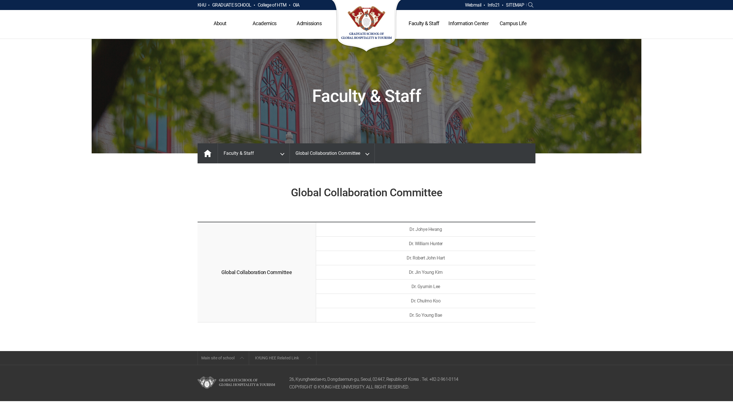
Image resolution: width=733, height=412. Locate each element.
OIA (296, 5)
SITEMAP (515, 5)
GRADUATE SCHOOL (231, 5)
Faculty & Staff (424, 23)
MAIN (208, 153)
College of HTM (272, 5)
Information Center (468, 23)
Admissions (309, 23)
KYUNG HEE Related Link (277, 358)
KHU (202, 5)
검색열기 (530, 5)
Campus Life (513, 23)
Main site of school (218, 358)
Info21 (494, 5)
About (220, 23)
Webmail (473, 5)
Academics (264, 23)
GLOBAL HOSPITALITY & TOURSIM (366, 26)
